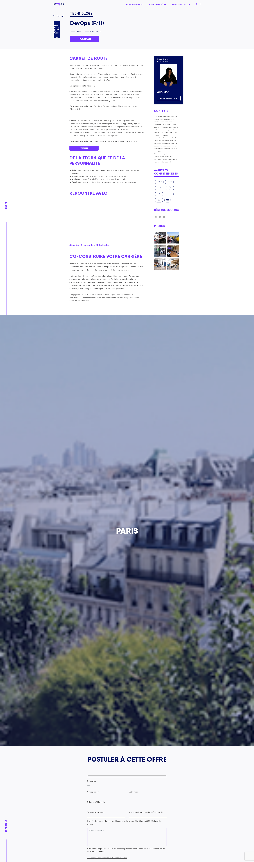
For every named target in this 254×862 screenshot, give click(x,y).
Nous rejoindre (134, 4)
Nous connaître (157, 4)
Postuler (85, 39)
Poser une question (168, 98)
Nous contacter (181, 4)
